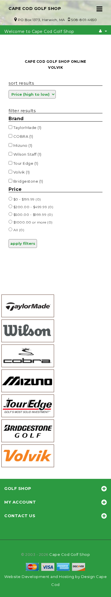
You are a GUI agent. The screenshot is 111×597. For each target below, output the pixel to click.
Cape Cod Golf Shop (69, 554)
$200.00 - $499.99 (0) (32, 207)
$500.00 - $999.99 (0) (32, 214)
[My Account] (103, 31)
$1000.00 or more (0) (32, 222)
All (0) (18, 230)
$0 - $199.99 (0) (26, 199)
